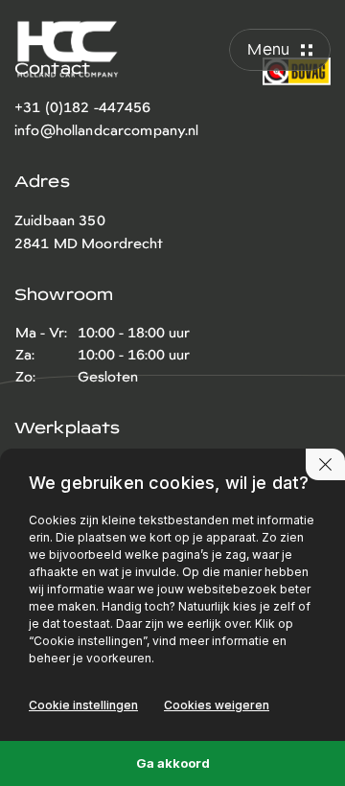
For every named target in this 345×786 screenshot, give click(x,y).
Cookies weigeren (216, 705)
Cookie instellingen (83, 705)
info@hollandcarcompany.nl (106, 130)
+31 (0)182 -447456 (82, 107)
